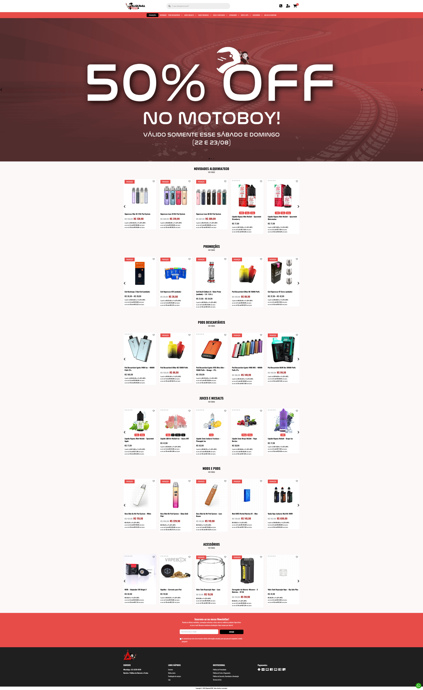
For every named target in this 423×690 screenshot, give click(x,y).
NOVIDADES (163, 15)
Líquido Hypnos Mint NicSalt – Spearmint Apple (139, 439)
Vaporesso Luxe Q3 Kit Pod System (208, 214)
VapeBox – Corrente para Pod (170, 589)
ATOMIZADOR (233, 15)
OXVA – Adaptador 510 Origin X (136, 589)
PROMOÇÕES (152, 15)
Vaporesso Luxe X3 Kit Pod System (172, 214)
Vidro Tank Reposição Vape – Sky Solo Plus (283, 589)
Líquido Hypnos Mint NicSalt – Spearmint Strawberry (246, 217)
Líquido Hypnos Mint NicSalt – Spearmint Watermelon (282, 217)
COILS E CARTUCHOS (219, 15)
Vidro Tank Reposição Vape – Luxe (208, 589)
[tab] (209, 158)
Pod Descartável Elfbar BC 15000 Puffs (246, 291)
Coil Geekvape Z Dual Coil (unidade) (137, 291)
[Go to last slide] (1, 89)
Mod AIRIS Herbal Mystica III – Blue (245, 513)
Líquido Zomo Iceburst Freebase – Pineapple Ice (208, 439)
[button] (295, 6)
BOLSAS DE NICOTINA (270, 15)
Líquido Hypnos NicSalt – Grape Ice (280, 438)
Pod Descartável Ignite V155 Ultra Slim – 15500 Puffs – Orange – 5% (210, 368)
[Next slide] (421, 89)
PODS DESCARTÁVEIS (174, 15)
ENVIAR (231, 632)
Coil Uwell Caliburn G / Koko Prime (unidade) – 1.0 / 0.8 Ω (208, 292)
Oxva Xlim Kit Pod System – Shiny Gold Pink (174, 514)
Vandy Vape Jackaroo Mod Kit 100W (280, 513)
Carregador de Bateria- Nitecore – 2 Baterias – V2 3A (245, 590)
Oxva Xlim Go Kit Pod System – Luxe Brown (209, 514)
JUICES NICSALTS (189, 15)
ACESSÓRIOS (256, 15)
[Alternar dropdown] (182, 15)
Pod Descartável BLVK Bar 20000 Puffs (282, 367)
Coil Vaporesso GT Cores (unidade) (280, 291)
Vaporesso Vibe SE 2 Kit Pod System (137, 214)
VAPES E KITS (244, 15)
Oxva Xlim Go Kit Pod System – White (138, 513)
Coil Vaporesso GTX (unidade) (170, 291)
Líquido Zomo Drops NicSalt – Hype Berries (244, 439)
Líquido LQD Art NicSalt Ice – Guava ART (174, 438)
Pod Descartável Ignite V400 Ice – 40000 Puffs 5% (139, 368)
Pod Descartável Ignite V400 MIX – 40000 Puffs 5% (247, 368)
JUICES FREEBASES (203, 15)
